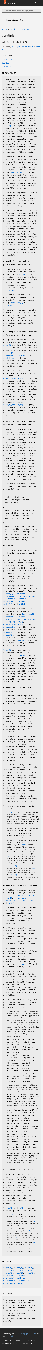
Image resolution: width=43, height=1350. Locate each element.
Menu (37, 3)
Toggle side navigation (14, 20)
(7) (13, 1284)
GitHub (10, 1336)
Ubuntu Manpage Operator (25, 1334)
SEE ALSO (5, 63)
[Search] (39, 10)
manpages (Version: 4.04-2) (22, 47)
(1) (13, 812)
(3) (8, 305)
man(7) (13, 29)
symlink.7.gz (25, 29)
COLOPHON (6, 66)
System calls (10, 546)
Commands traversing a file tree (20, 886)
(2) (7, 126)
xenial (4, 29)
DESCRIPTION (7, 59)
